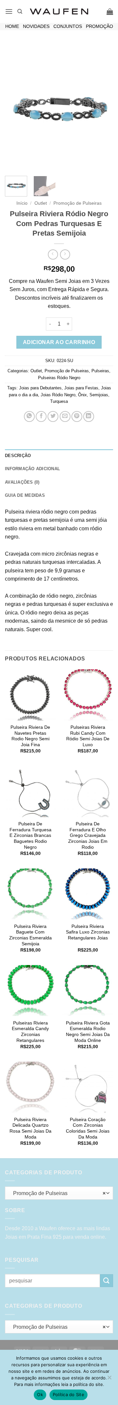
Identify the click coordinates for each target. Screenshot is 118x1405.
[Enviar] (106, 1280)
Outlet (40, 203)
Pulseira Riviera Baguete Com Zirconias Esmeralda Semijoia (30, 935)
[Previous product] (65, 254)
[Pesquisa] (19, 11)
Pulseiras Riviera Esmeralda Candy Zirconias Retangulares (30, 1032)
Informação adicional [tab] (32, 468)
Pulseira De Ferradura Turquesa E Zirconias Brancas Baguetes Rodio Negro (30, 835)
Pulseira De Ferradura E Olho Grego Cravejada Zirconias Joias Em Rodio (88, 835)
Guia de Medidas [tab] (25, 495)
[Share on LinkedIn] (88, 416)
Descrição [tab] (18, 455)
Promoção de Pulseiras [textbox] (57, 1193)
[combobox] (59, 1193)
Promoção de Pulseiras (77, 203)
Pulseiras (100, 370)
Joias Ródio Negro (58, 394)
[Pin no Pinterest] (76, 416)
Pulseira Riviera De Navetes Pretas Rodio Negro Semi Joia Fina (30, 736)
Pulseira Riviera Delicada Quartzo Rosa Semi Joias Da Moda (30, 1128)
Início (22, 203)
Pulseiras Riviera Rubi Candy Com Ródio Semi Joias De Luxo (87, 736)
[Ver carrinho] (110, 11)
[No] (109, 1379)
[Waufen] (59, 11)
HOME (12, 26)
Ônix (82, 394)
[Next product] (53, 254)
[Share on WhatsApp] (29, 416)
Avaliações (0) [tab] (22, 482)
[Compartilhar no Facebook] (41, 416)
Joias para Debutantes (40, 387)
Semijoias (98, 394)
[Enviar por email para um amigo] (65, 416)
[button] (9, 11)
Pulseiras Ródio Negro (59, 377)
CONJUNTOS (67, 26)
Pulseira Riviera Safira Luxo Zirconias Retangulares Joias (88, 932)
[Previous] (15, 107)
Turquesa (59, 401)
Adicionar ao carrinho (59, 342)
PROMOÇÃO (99, 26)
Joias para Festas (81, 387)
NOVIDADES (36, 26)
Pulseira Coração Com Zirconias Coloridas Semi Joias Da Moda (87, 1128)
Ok (40, 1394)
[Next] (102, 107)
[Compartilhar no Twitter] (53, 416)
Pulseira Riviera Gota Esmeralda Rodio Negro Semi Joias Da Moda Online (88, 1032)
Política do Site (68, 1394)
